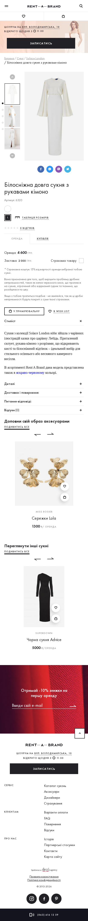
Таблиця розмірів (35, 217)
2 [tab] (2, 110)
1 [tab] (2, 103)
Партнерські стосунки (59, 845)
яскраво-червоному (29, 372)
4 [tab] (2, 123)
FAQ (47, 818)
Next (12, 155)
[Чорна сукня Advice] (44, 596)
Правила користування (44, 876)
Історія (49, 839)
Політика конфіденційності (44, 880)
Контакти (50, 851)
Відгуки (49, 830)
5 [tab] (2, 129)
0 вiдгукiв (27, 228)
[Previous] (34, 434)
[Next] (53, 434)
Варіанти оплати (56, 812)
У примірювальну (26, 311)
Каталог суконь (55, 785)
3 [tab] (2, 116)
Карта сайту (53, 856)
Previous (12, 76)
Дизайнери (52, 797)
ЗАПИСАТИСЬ (41, 43)
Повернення (52, 824)
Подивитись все (16, 427)
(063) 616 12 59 (48, 915)
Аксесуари (51, 791)
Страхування (53, 803)
